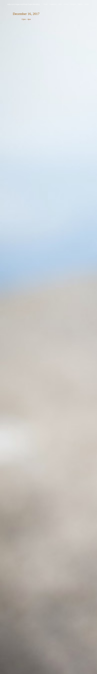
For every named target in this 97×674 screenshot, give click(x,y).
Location (66, 4)
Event (60, 4)
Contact (87, 4)
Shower (46, 4)
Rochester (73, 4)
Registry (80, 4)
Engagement (53, 4)
